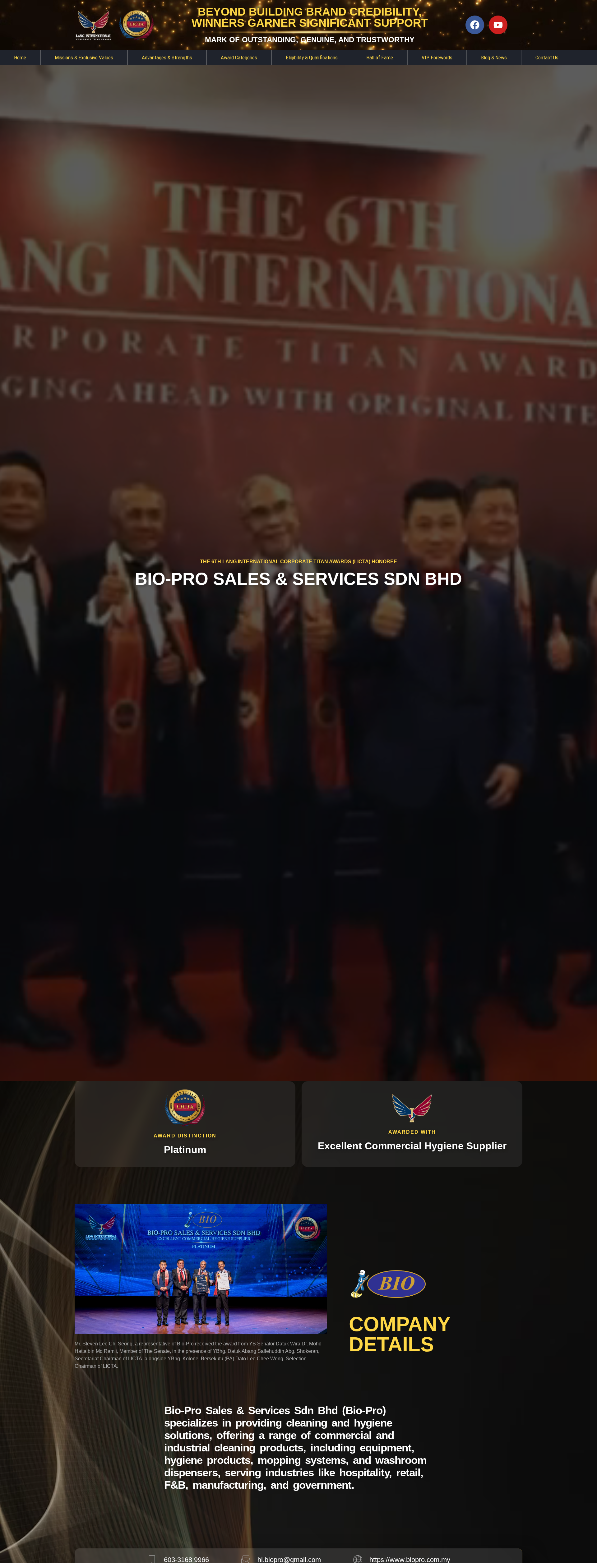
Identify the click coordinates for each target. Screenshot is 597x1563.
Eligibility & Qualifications (312, 57)
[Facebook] (474, 25)
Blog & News (494, 57)
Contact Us (546, 57)
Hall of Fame (379, 57)
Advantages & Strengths (167, 57)
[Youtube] (498, 25)
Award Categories (239, 57)
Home (20, 57)
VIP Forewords (437, 57)
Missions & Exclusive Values (84, 57)
